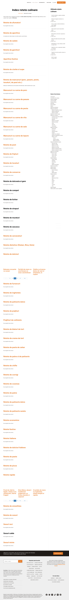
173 (12, 278)
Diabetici (53, 160)
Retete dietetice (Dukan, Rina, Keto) (18, 245)
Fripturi (53, 175)
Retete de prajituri (11, 311)
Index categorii (35, 2)
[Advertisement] (58, 76)
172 (10, 278)
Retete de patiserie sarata (14, 411)
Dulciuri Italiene (55, 169)
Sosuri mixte (54, 155)
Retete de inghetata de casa (57, 135)
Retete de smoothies (12, 506)
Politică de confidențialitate (9, 588)
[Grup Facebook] (49, 595)
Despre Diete (54, 159)
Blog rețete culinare (7, 584)
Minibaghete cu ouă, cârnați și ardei (58, 43)
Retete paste (54, 172)
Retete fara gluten (55, 164)
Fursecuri (53, 130)
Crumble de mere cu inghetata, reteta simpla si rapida (39, 492)
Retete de (13, 329)
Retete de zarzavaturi (12, 236)
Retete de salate (10, 41)
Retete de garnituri (11, 50)
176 (20, 278)
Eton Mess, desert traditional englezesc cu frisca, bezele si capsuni (24, 493)
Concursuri (53, 96)
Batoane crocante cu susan (9, 270)
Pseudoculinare (53, 102)
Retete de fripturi (10, 154)
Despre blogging (54, 99)
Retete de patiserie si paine (56, 141)
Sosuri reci (54, 156)
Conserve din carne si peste (57, 116)
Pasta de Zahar (56, 139)
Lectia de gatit (53, 100)
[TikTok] (55, 595)
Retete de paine (10, 393)
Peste (53, 181)
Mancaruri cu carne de (15, 90)
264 (24, 500)
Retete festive (9, 429)
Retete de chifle (10, 365)
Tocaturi (53, 184)
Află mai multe (58, 553)
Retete (9, 145)
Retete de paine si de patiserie (16, 356)
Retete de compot (55, 120)
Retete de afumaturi (12, 22)
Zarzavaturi (54, 126)
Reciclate (52, 103)
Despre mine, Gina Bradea (8, 581)
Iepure (53, 176)
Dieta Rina (54, 161)
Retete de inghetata (12, 293)
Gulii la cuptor (54, 57)
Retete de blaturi (56, 140)
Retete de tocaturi (11, 163)
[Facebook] (46, 595)
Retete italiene (9, 438)
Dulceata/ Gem (55, 117)
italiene (14, 447)
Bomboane (54, 128)
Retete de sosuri (10, 515)
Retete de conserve (11, 172)
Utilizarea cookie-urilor (8, 586)
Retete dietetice (54, 157)
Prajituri (53, 132)
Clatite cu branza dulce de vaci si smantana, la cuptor (39, 271)
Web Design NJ (10, 598)
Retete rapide (9, 475)
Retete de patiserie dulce (14, 302)
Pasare (53, 180)
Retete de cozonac (11, 384)
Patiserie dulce (54, 131)
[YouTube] (58, 595)
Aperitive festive (10, 59)
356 (24, 278)
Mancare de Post (55, 177)
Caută (20, 561)
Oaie (53, 179)
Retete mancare (54, 173)
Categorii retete (42, 2)
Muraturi (53, 119)
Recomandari (53, 104)
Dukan (53, 163)
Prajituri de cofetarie (56, 133)
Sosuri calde (54, 153)
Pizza (53, 171)
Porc (53, 183)
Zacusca (53, 124)
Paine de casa (54, 143)
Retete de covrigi (10, 375)
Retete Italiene (53, 168)
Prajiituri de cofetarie (12, 320)
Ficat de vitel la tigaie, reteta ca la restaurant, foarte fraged (9, 492)
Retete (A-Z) (29, 2)
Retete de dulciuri (11, 254)
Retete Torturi (54, 136)
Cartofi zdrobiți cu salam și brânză (58, 15)
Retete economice (11, 420)
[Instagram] (52, 595)
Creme (54, 137)
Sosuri (8, 524)
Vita (52, 185)
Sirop (53, 123)
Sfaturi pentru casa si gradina (56, 188)
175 (17, 278)
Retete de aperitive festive (57, 110)
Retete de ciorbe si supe (13, 69)
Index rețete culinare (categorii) (9, 579)
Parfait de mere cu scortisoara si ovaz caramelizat (24, 271)
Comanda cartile (60, 2)
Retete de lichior (55, 121)
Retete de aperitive (11, 33)
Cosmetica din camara (55, 98)
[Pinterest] (60, 595)
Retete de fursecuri (11, 284)
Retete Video (49, 2)
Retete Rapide (53, 187)
